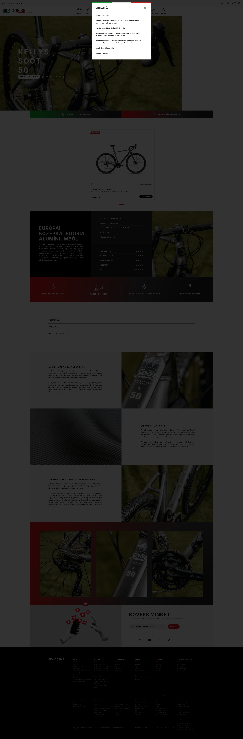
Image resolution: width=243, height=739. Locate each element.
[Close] (145, 8)
